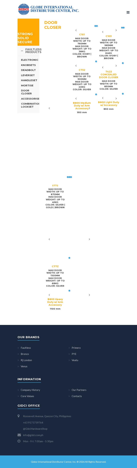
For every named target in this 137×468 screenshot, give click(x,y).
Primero (76, 347)
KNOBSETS (28, 65)
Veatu (75, 360)
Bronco (25, 353)
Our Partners (79, 389)
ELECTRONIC (29, 59)
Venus (24, 366)
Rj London (26, 360)
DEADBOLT (28, 70)
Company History (30, 389)
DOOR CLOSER (26, 92)
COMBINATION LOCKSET (31, 105)
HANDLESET (29, 80)
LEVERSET (28, 75)
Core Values (27, 396)
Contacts (77, 396)
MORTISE (27, 85)
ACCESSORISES (31, 98)
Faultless (26, 347)
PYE (74, 353)
